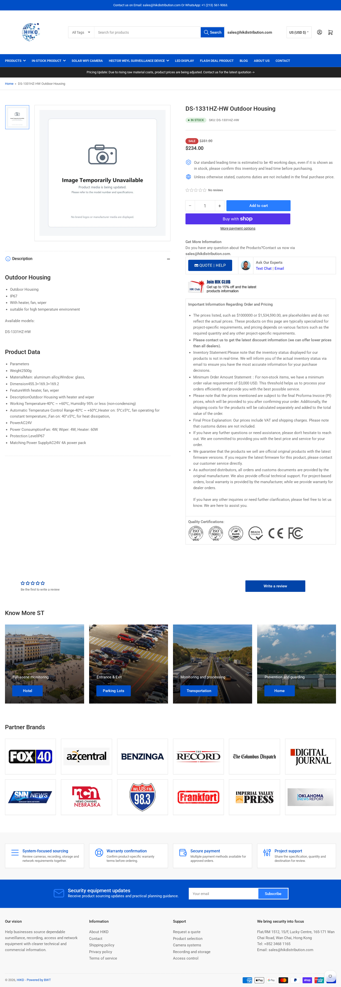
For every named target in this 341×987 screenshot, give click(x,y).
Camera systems (187, 945)
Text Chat (264, 268)
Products (13, 61)
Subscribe (273, 894)
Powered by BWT (39, 980)
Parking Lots (113, 691)
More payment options (237, 228)
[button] (196, 190)
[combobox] (159, 32)
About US (262, 61)
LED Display (184, 61)
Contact (283, 61)
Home (9, 84)
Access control (185, 958)
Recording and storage (191, 952)
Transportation (199, 691)
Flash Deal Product (217, 61)
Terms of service (103, 958)
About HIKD (99, 932)
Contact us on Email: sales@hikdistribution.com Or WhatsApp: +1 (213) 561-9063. (170, 5)
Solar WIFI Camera (87, 61)
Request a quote (186, 932)
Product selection (187, 938)
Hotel (27, 691)
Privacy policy (100, 952)
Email (279, 268)
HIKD (20, 980)
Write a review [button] (275, 586)
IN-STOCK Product (46, 61)
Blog (244, 61)
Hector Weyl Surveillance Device (137, 61)
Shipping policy (101, 945)
